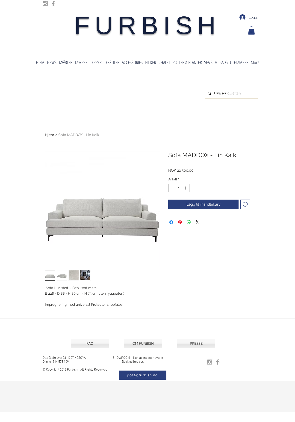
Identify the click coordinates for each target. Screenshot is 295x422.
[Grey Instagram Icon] (45, 3)
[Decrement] (172, 188)
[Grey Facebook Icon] (53, 3)
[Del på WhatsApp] (189, 222)
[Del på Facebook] (171, 222)
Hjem (49, 135)
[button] (251, 30)
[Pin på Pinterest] (180, 222)
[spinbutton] (179, 188)
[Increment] (186, 188)
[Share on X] (197, 222)
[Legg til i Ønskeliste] (245, 204)
